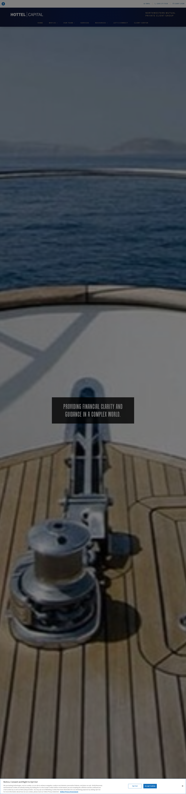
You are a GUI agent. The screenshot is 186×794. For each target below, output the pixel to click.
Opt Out (135, 786)
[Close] (182, 786)
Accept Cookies (150, 786)
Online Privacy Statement (69, 791)
